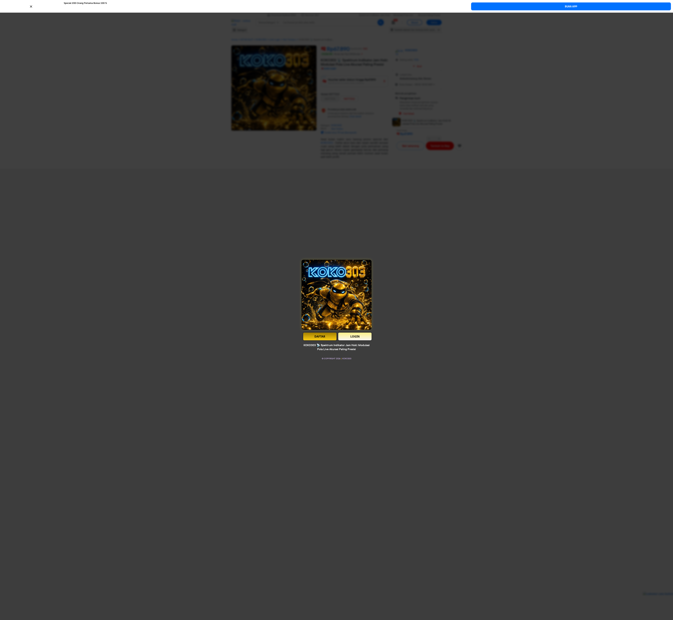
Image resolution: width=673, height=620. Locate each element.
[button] (336, 6)
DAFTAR (319, 336)
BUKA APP (571, 6)
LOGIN (355, 336)
